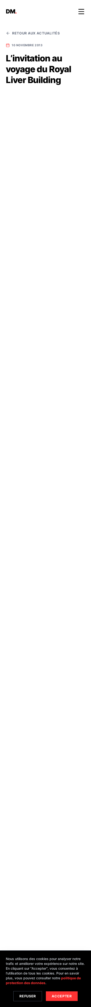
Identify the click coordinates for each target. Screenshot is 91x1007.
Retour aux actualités (36, 33)
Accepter (62, 996)
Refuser (27, 996)
